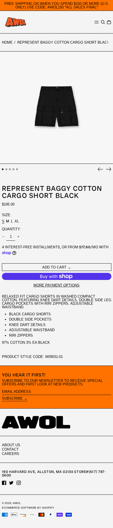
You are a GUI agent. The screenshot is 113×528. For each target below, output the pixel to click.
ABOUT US (11, 445)
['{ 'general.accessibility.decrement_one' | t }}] (3, 237)
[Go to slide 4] (14, 169)
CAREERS (10, 454)
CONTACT (10, 449)
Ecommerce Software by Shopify (28, 507)
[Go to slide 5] (17, 169)
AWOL (17, 503)
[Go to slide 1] (3, 169)
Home (7, 42)
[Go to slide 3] (10, 169)
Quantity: (11, 229)
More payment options (56, 285)
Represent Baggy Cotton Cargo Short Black (63, 42)
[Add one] (18, 237)
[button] (103, 22)
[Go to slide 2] (6, 169)
